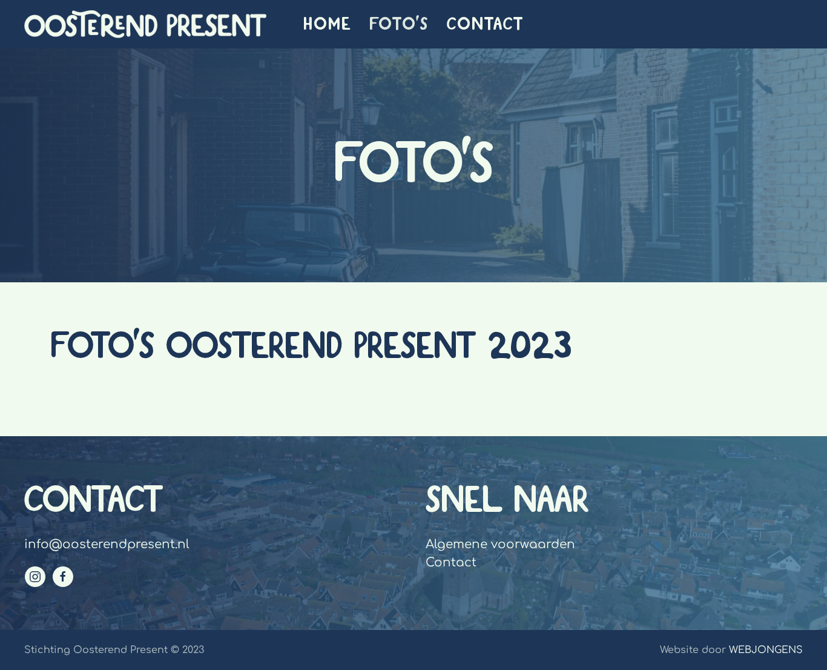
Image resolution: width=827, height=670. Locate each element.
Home (327, 24)
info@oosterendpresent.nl (106, 544)
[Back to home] (145, 24)
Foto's (399, 24)
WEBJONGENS (766, 650)
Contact (485, 24)
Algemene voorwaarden (500, 544)
